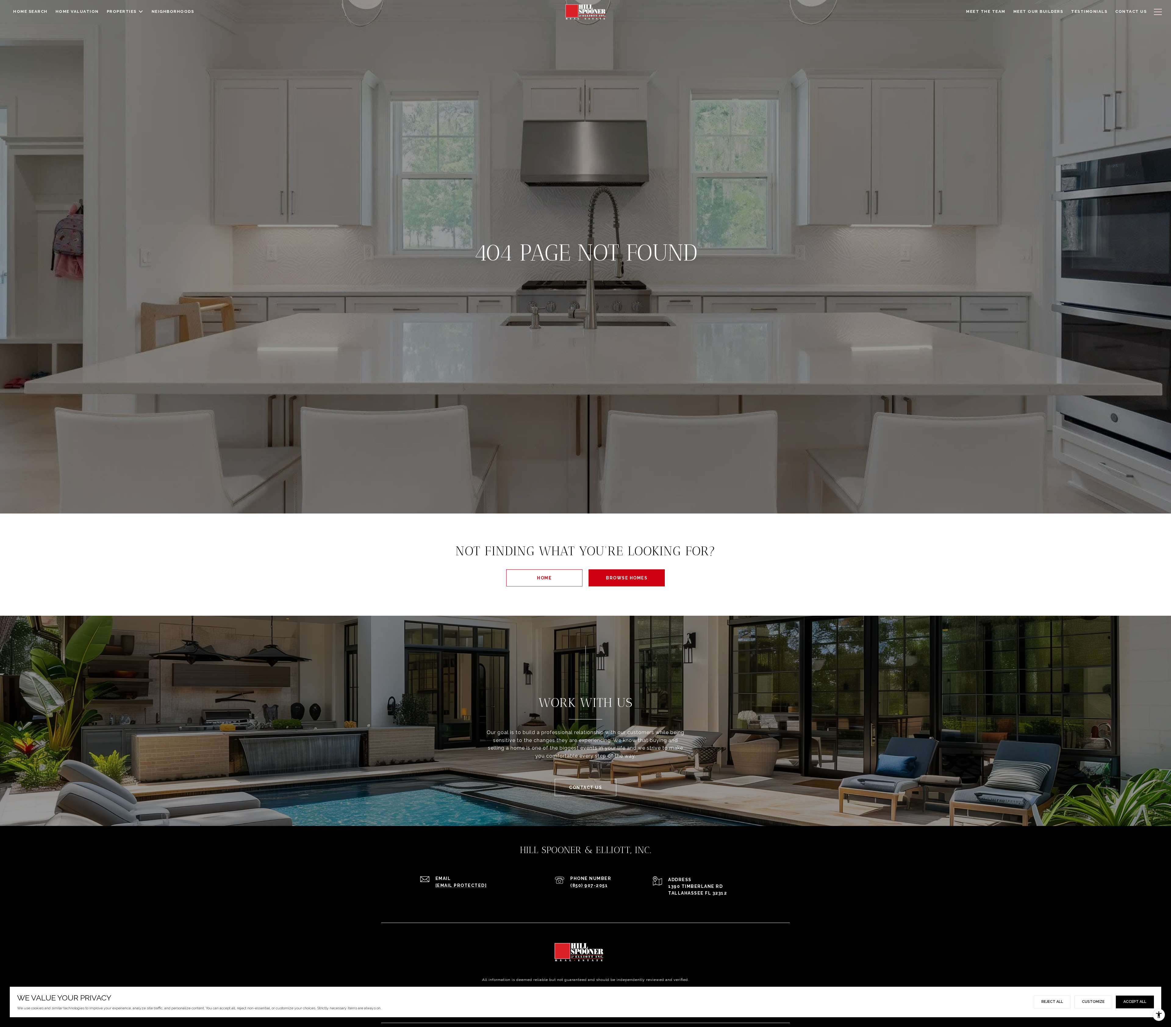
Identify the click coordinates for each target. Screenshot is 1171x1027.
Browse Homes (626, 577)
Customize (1093, 1002)
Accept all (1134, 1002)
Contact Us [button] (585, 787)
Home (544, 577)
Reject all (1052, 1002)
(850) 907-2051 (589, 885)
